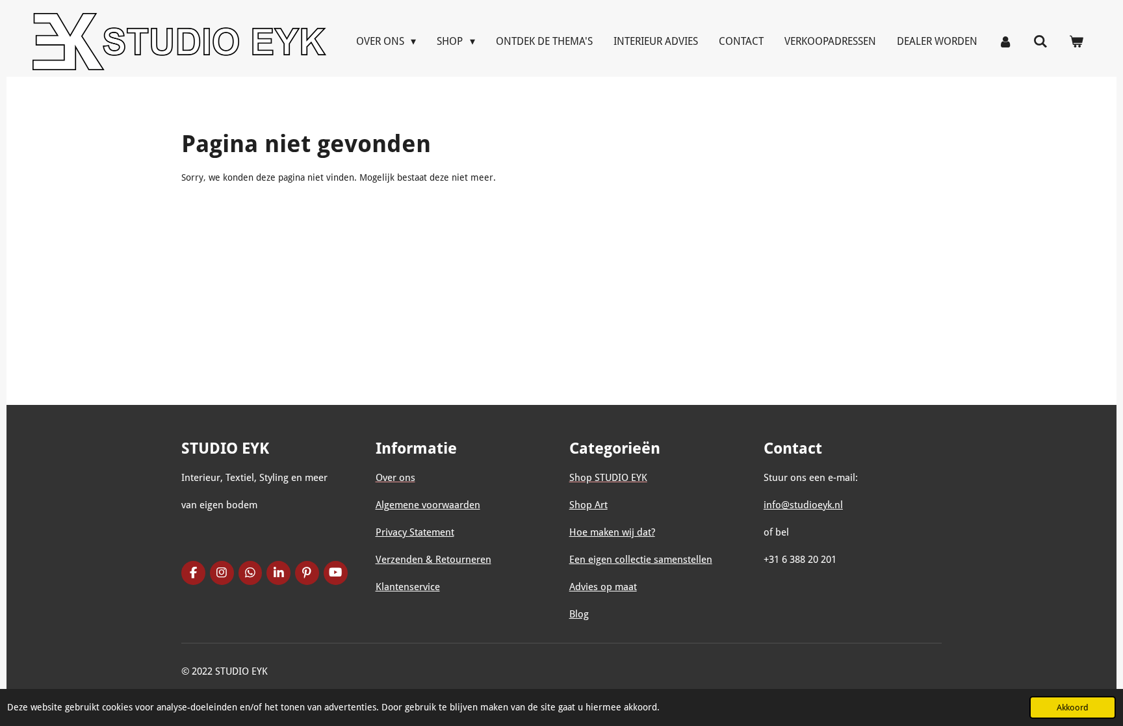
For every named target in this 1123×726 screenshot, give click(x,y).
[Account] (1005, 41)
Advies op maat (603, 587)
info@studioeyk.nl (803, 505)
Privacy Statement (415, 532)
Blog (579, 614)
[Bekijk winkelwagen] (1076, 41)
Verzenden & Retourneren (433, 559)
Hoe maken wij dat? (612, 532)
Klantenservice (408, 587)
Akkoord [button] (1073, 707)
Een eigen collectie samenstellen (640, 559)
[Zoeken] (1040, 41)
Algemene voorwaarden (428, 505)
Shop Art (588, 505)
